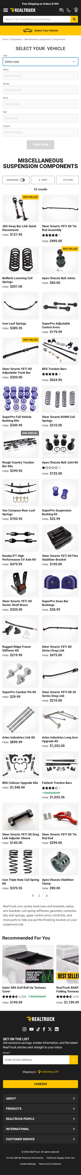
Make (5, 69)
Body (5, 98)
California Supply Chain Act (61, 1158)
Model (6, 83)
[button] (40, 1098)
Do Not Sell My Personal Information (25, 1158)
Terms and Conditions (50, 1164)
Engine (6, 126)
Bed (5, 112)
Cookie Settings (28, 1164)
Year (5, 55)
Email (7, 1053)
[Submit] (73, 1059)
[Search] (74, 19)
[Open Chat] (61, 10)
